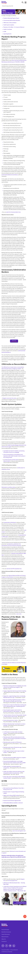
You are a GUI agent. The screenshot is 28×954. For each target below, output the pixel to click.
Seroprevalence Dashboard (10, 522)
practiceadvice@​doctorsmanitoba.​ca (10, 174)
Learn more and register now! (18, 830)
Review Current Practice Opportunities (12, 800)
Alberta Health (6, 461)
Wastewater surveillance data (8, 487)
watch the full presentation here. (13, 212)
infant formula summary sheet (11, 459)
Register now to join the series (9, 398)
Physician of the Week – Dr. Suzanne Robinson (13, 27)
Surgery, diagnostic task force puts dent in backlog (14, 691)
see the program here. (12, 880)
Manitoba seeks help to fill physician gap (12, 747)
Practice (5, 929)
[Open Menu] (25, 2)
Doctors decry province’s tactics (10, 720)
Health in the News (7, 29)
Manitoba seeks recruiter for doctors (12, 742)
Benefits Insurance (6, 932)
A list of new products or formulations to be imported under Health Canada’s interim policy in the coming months (14, 456)
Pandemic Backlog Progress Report (11, 18)
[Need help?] (24, 916)
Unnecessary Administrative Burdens (11, 20)
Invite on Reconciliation (9, 22)
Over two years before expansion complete (14, 757)
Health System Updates (8, 25)
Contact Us (4, 941)
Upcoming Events (7, 34)
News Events (5, 936)
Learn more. (19, 614)
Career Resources (6, 934)
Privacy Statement (14, 949)
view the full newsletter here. (14, 568)
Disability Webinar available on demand (13, 802)
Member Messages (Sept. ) (7, 6)
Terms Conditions (6, 949)
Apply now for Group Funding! (11, 795)
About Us (4, 939)
